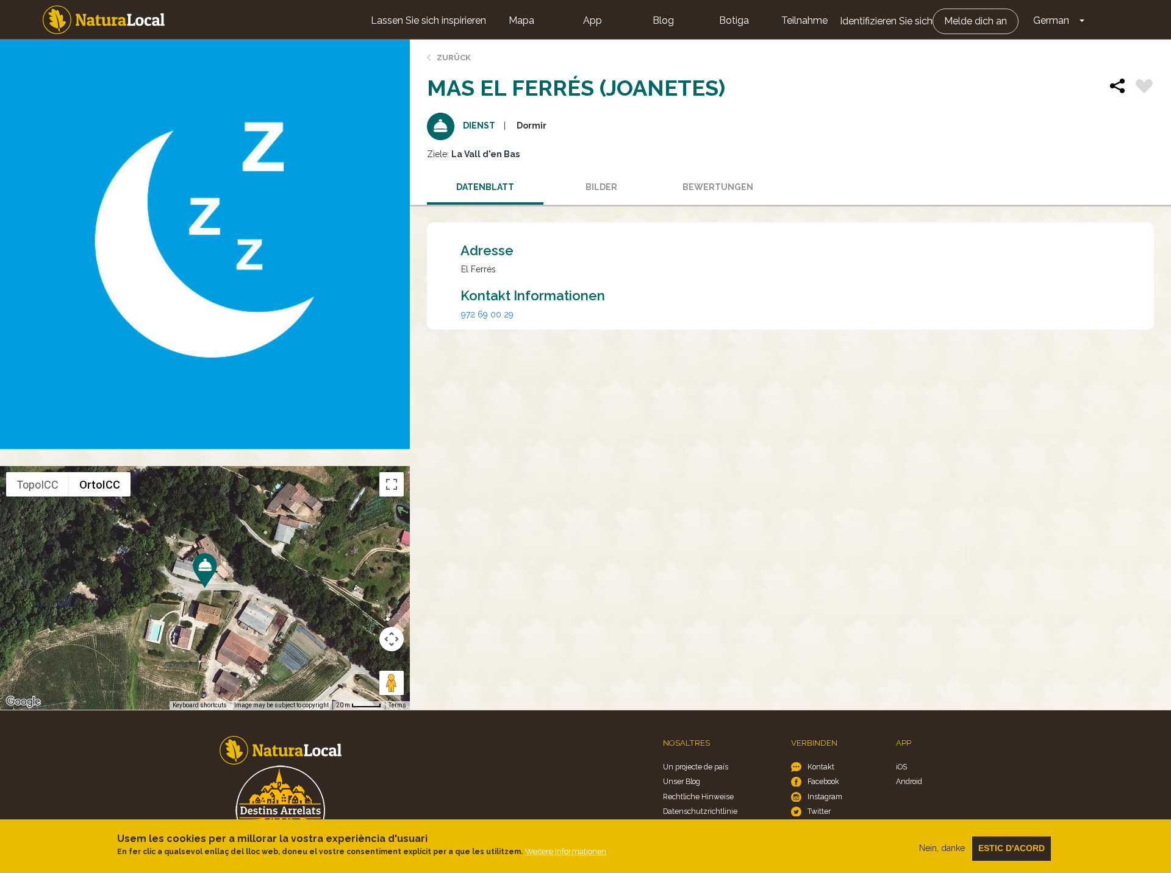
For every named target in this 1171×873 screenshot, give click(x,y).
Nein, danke (942, 848)
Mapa (521, 20)
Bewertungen (717, 187)
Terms (397, 705)
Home (104, 19)
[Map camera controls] (391, 639)
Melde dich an (975, 21)
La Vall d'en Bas (485, 154)
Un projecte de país (695, 766)
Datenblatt (485, 187)
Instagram (825, 796)
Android (909, 781)
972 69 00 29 (487, 314)
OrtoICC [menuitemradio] (99, 484)
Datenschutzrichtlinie (700, 811)
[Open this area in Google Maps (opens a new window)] (23, 702)
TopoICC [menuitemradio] (37, 484)
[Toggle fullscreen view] (391, 484)
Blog (663, 20)
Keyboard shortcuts (200, 705)
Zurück (454, 57)
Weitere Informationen (565, 851)
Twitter (819, 811)
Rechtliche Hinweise (698, 796)
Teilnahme (804, 20)
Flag (1144, 87)
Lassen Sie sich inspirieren (428, 20)
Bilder (601, 187)
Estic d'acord (1011, 848)
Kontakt (821, 766)
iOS (901, 766)
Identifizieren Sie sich (886, 21)
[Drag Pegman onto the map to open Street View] (391, 683)
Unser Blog (681, 781)
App (592, 20)
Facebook (823, 781)
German (1051, 20)
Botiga (734, 20)
